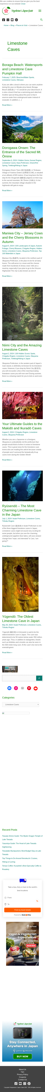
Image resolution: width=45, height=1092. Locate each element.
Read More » (7, 105)
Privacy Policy (22, 1074)
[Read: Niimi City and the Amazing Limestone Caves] (22, 313)
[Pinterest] (16, 19)
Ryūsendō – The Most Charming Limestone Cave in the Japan (21, 510)
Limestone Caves (9, 80)
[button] (41, 20)
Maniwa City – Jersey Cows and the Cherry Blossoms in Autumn (22, 237)
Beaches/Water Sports (25, 77)
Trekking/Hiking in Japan (17, 165)
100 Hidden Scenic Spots (25, 353)
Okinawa (20, 80)
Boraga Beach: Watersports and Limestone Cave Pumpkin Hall (22, 69)
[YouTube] (12, 19)
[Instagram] (7, 19)
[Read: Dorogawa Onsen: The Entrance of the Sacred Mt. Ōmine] (22, 129)
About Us (22, 1069)
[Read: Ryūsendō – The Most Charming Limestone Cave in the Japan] (22, 486)
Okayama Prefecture (30, 251)
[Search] (39, 678)
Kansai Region (35, 160)
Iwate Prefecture (19, 519)
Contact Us (22, 1080)
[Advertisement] (22, 993)
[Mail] (22, 688)
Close (23, 4)
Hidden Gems (23, 160)
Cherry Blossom (15, 248)
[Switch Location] (37, 901)
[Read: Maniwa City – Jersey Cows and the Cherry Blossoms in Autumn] (22, 215)
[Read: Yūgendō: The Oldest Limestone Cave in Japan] (20, 584)
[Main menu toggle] (40, 11)
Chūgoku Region (28, 248)
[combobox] (22, 897)
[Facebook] (3, 19)
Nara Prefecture (23, 163)
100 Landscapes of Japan (25, 246)
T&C (22, 1072)
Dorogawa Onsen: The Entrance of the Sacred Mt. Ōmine (21, 152)
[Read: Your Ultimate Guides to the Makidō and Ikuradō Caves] (22, 405)
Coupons (22, 1077)
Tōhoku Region (8, 521)
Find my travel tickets (22, 910)
